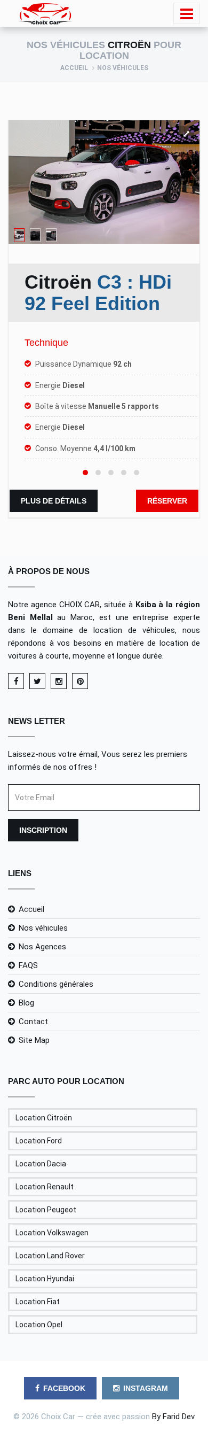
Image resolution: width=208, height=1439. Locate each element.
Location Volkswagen (52, 1232)
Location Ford (38, 1140)
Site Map (34, 1040)
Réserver (167, 501)
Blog (26, 1003)
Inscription (43, 830)
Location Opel (38, 1324)
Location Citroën (43, 1117)
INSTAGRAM (145, 1388)
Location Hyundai (44, 1278)
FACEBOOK (64, 1388)
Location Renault (44, 1186)
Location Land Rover (50, 1255)
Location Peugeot (45, 1209)
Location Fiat (37, 1301)
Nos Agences (42, 946)
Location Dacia (40, 1163)
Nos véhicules (43, 928)
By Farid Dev (173, 1416)
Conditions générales (56, 984)
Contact (33, 1021)
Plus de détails (53, 501)
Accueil (74, 68)
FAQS (28, 965)
